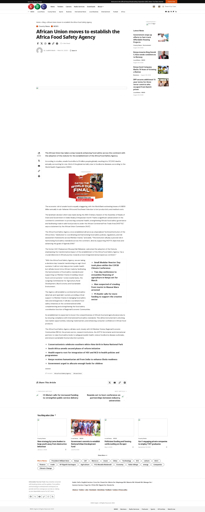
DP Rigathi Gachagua (68, 465)
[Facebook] (31, 497)
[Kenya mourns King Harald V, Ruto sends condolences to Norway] (163, 55)
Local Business (93, 12)
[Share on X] (41, 43)
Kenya (76, 461)
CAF (85, 461)
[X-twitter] (35, 497)
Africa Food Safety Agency (62, 373)
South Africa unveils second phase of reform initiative (74, 348)
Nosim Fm (110, 485)
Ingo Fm (87, 485)
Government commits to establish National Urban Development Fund (85, 444)
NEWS (32, 12)
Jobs (86, 490)
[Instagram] (48, 497)
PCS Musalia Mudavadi (102, 465)
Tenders (81, 490)
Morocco (95, 461)
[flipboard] (173, 11)
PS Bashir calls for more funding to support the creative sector (106, 297)
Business (69, 12)
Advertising (100, 490)
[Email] (49, 43)
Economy (119, 465)
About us (75, 490)
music (105, 461)
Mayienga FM (121, 482)
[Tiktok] (44, 497)
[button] (149, 6)
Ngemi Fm (102, 485)
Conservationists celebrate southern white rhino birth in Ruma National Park (85, 344)
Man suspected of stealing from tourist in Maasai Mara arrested (105, 287)
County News (52, 12)
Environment (147, 45)
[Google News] (168, 11)
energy (145, 465)
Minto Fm (111, 482)
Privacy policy (123, 490)
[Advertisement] (81, 71)
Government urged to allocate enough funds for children (75, 363)
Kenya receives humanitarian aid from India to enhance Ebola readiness (82, 359)
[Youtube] (39, 497)
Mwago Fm (147, 482)
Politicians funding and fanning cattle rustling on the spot (118, 442)
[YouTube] (166, 11)
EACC (156, 461)
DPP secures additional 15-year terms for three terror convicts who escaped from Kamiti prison (144, 84)
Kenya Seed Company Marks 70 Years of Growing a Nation (144, 69)
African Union (77, 373)
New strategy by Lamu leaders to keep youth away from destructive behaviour (52, 444)
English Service (87, 482)
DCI (137, 461)
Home (38, 22)
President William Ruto (60, 461)
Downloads (92, 490)
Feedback (108, 490)
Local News (41, 12)
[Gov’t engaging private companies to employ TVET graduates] (153, 427)
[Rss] (176, 11)
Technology (126, 461)
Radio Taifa (76, 482)
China (115, 461)
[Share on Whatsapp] (45, 43)
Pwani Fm (104, 482)
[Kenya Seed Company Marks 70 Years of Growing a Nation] (163, 70)
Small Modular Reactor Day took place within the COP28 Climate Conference (105, 265)
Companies (157, 465)
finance (42, 465)
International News (80, 12)
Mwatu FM (130, 482)
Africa (123, 12)
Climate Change (46, 468)
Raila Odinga (133, 465)
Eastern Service (77, 485)
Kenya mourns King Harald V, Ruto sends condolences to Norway (144, 54)
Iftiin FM (95, 485)
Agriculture (85, 465)
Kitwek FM (139, 482)
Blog (43, 22)
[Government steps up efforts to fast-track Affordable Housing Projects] (163, 38)
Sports (61, 12)
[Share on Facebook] (37, 43)
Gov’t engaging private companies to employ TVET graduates (152, 442)
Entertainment (105, 12)
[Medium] (171, 11)
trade (52, 465)
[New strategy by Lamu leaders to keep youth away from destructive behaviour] (52, 427)
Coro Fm (96, 482)
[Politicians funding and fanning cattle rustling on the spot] (119, 427)
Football (115, 12)
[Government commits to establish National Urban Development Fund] (85, 427)
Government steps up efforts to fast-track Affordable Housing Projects (142, 38)
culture (146, 461)
